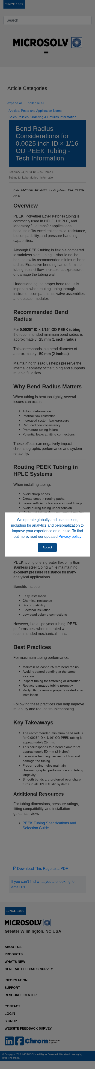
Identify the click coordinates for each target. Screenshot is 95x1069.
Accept (47, 547)
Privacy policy (70, 536)
